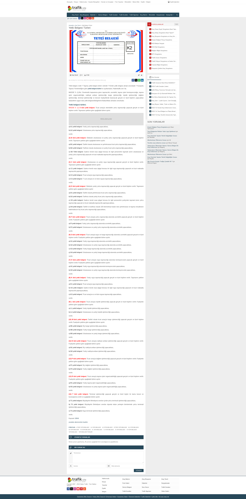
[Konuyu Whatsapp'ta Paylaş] (139, 80)
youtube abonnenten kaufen (78, 422)
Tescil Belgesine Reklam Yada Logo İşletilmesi (161, 131)
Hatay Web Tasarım (99, 496)
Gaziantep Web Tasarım (84, 496)
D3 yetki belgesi (74, 429)
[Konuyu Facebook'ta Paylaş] (133, 80)
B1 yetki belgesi (133, 427)
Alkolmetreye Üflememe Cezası (157, 140)
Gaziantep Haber (122, 496)
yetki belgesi (73, 432)
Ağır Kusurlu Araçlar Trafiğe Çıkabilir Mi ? (159, 161)
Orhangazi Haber (111, 496)
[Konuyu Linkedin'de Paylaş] (142, 80)
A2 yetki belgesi (107, 427)
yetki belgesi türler (94, 88)
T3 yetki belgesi (132, 429)
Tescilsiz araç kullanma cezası (156, 143)
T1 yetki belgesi (108, 429)
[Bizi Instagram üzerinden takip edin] (85, 18)
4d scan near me (164, 496)
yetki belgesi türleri (85, 432)
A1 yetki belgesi (96, 427)
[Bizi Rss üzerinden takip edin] (93, 18)
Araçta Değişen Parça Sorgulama (157, 127)
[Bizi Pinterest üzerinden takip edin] (90, 18)
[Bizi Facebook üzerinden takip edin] (79, 18)
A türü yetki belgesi (82, 427)
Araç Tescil (78, 25)
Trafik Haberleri (146, 496)
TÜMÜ (176, 24)
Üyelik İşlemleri (174, 2)
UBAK (77, 418)
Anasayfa (71, 25)
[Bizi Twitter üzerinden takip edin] (82, 18)
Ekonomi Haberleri (134, 496)
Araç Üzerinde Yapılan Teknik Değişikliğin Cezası (162, 136)
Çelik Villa (155, 496)
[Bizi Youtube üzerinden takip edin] (87, 18)
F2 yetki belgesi (85, 429)
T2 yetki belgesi (120, 429)
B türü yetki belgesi (120, 427)
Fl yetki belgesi (97, 429)
